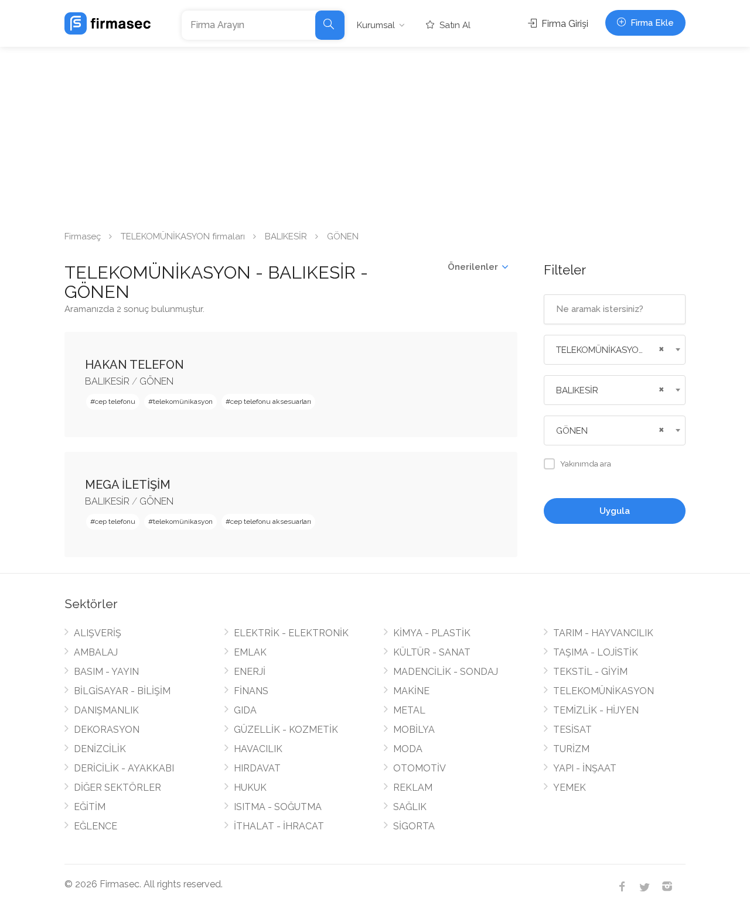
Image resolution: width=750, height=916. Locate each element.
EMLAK (250, 652)
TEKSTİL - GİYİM (590, 671)
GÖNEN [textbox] (572, 431)
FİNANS (251, 691)
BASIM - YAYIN (106, 671)
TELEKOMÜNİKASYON (603, 691)
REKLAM (412, 787)
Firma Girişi (563, 23)
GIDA (245, 710)
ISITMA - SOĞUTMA (278, 806)
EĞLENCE (95, 826)
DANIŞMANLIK (106, 710)
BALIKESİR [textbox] (577, 390)
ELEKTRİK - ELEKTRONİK (291, 633)
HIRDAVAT (257, 768)
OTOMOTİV (419, 768)
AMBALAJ (96, 652)
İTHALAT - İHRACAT (279, 826)
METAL (409, 710)
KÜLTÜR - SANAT (432, 652)
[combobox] (615, 350)
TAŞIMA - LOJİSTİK (595, 652)
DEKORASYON (106, 729)
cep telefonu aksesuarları (270, 401)
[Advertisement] (375, 135)
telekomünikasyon (183, 401)
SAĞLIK (410, 806)
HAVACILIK (258, 748)
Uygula (614, 511)
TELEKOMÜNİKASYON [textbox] (600, 350)
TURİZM (571, 748)
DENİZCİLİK (100, 748)
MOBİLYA (414, 729)
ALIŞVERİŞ (97, 633)
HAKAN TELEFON (134, 365)
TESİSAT (572, 729)
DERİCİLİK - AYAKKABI (124, 768)
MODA (407, 748)
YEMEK (569, 787)
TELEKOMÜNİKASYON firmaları (183, 236)
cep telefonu (115, 401)
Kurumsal (376, 25)
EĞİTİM (89, 806)
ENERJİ (249, 671)
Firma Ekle (651, 23)
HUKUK (250, 787)
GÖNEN (156, 381)
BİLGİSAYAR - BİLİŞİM (122, 691)
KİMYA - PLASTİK (432, 633)
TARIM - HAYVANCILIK (603, 633)
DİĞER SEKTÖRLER (117, 787)
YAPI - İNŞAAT (584, 768)
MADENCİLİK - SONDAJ (445, 671)
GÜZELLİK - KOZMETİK (286, 729)
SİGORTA (414, 826)
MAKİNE (411, 691)
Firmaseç (82, 236)
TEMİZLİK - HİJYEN (596, 710)
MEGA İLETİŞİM (128, 485)
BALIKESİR (286, 236)
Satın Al (454, 25)
